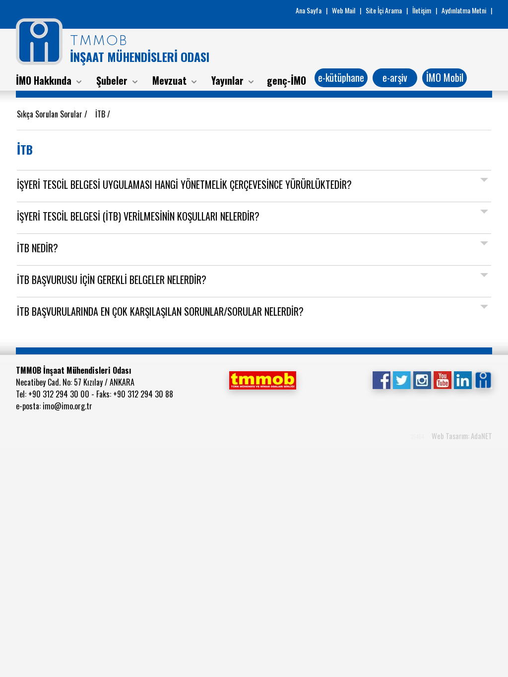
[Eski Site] (483, 379)
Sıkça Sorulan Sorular (50, 114)
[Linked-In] (462, 379)
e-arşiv (394, 77)
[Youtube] (442, 379)
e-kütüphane (341, 77)
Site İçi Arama (384, 10)
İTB (101, 114)
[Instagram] (422, 379)
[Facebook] (381, 379)
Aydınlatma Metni (464, 10)
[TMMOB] (262, 379)
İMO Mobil (444, 77)
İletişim (421, 10)
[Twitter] (401, 379)
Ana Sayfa (308, 10)
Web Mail (343, 10)
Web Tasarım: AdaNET (462, 435)
